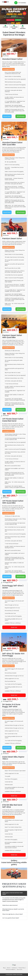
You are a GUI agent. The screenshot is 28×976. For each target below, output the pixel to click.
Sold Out (14, 627)
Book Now (6, 116)
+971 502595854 (22, 3)
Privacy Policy (22, 967)
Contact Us (14, 967)
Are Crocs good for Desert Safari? (10, 918)
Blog (4, 967)
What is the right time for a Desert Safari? (12, 914)
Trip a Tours (19, 969)
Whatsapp (21, 116)
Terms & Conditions (10, 969)
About (8, 967)
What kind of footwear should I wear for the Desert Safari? (13, 909)
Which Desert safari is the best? (10, 905)
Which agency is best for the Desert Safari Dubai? (12, 893)
